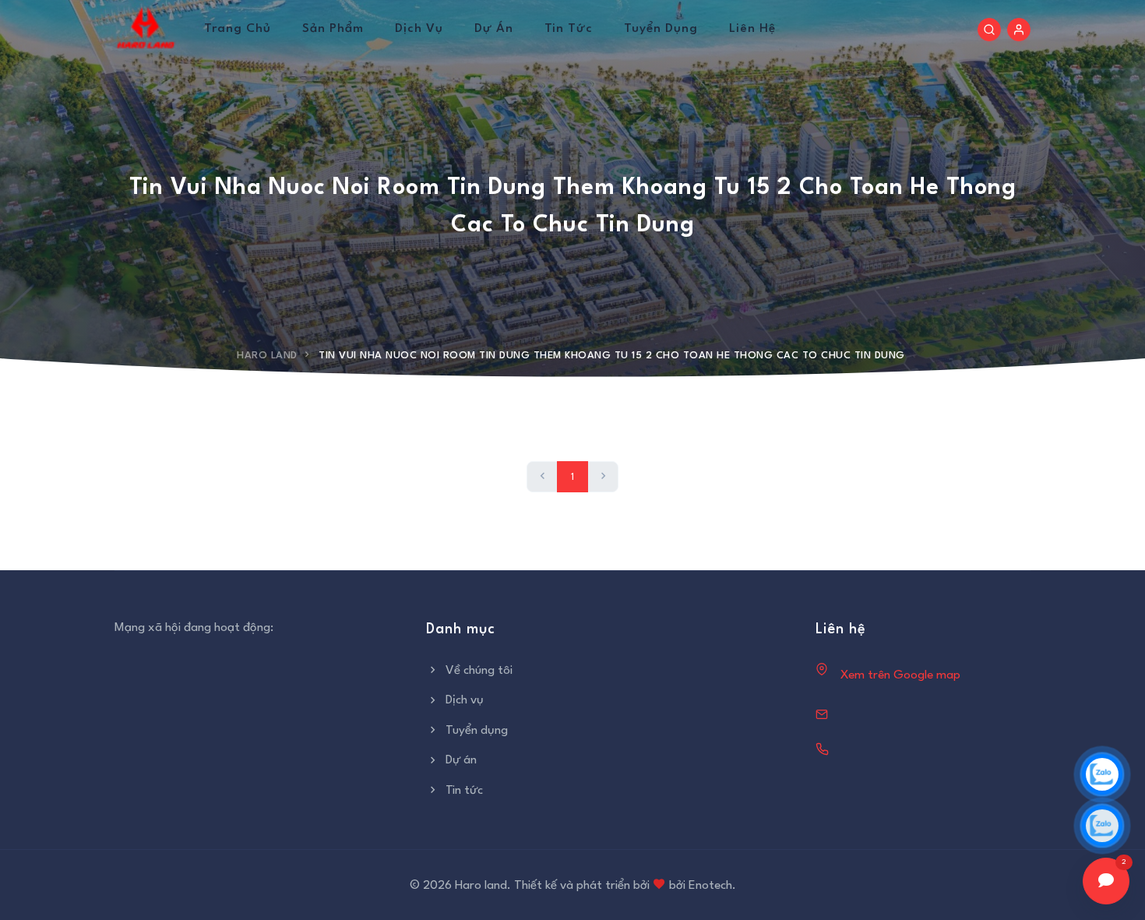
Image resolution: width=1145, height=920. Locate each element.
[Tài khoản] (1018, 29)
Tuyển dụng (661, 29)
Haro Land (267, 356)
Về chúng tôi (479, 670)
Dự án (493, 29)
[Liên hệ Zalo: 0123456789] (1102, 774)
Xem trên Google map (900, 675)
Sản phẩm (333, 29)
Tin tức (568, 29)
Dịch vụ (419, 29)
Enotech (710, 885)
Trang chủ (237, 29)
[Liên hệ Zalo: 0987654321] (1102, 825)
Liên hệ (752, 29)
